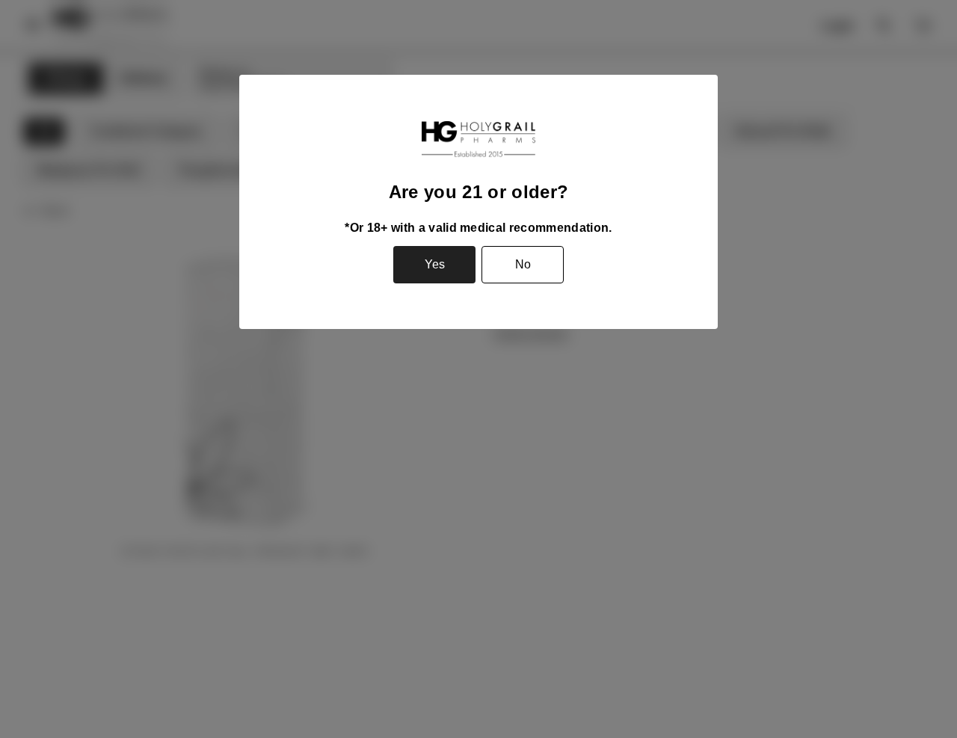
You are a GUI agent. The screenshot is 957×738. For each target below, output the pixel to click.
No (523, 264)
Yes (435, 264)
